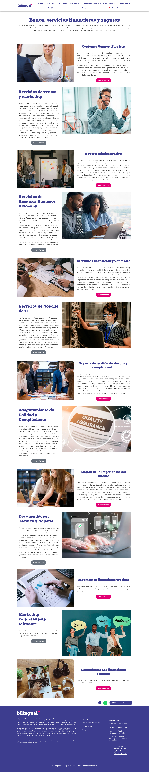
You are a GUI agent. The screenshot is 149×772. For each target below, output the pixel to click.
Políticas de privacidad (118, 724)
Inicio (40, 3)
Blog (84, 8)
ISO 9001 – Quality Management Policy (117, 732)
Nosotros (50, 3)
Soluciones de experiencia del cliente (98, 3)
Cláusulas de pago (116, 720)
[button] (99, 702)
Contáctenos (53, 8)
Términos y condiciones (118, 727)
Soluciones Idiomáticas (67, 3)
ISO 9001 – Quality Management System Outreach (118, 739)
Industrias (124, 3)
